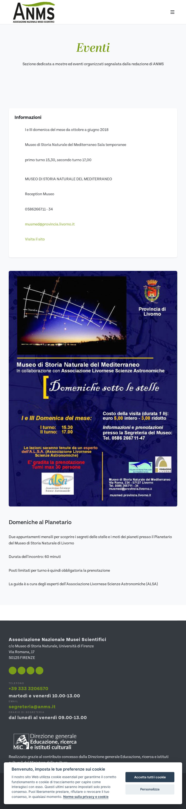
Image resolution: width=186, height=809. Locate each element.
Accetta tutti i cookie (150, 777)
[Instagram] (21, 670)
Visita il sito (35, 239)
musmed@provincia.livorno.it (50, 224)
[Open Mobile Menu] (172, 12)
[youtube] (30, 670)
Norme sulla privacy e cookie (85, 797)
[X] (39, 670)
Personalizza (150, 789)
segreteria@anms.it (32, 707)
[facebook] (12, 670)
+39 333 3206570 (28, 689)
